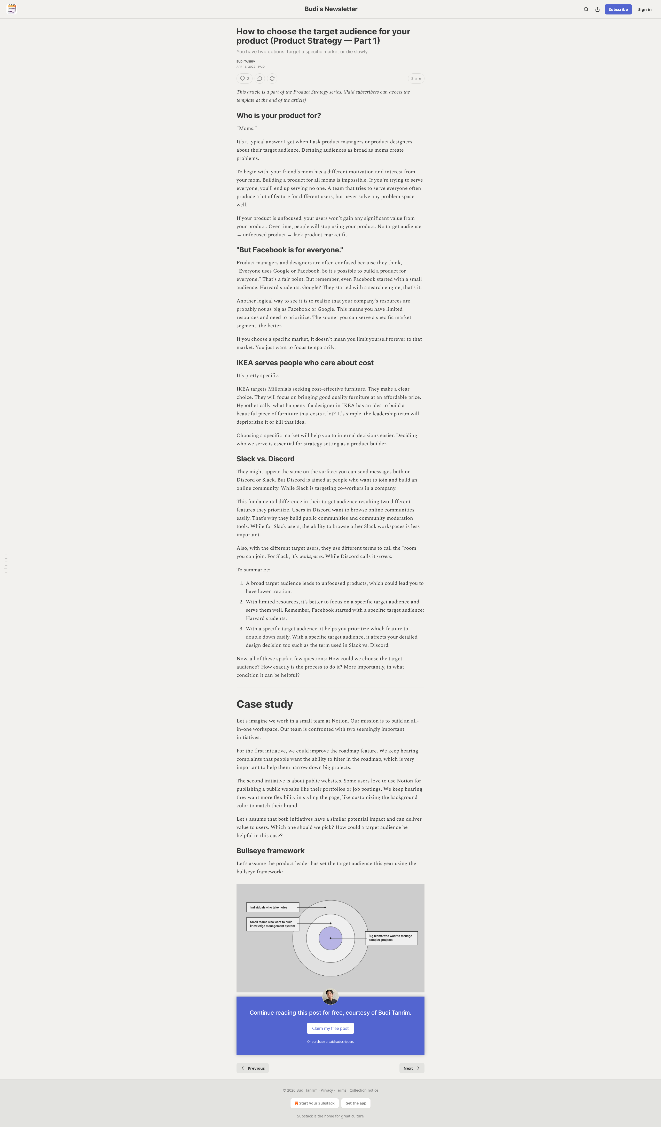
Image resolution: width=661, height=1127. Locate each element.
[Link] (229, 115)
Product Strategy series (317, 92)
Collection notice (364, 1090)
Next (408, 1068)
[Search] (586, 9)
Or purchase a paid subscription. (330, 1041)
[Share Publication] (597, 9)
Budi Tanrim (246, 61)
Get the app (355, 1103)
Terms (341, 1090)
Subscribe (618, 9)
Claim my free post (330, 1028)
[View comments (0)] (260, 78)
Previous (256, 1068)
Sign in (645, 9)
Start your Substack (317, 1103)
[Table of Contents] (5, 563)
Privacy (327, 1090)
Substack (305, 1116)
